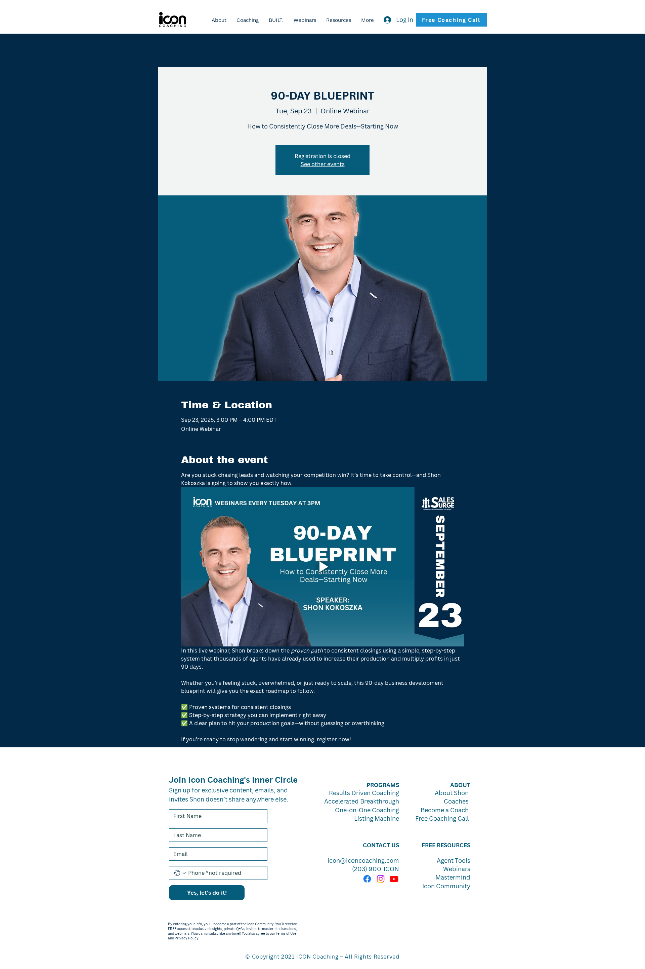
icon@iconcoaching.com (363, 860)
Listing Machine (376, 818)
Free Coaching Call (442, 818)
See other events (323, 164)
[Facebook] (367, 879)
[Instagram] (381, 879)
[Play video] (322, 566)
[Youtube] (394, 879)
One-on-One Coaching (367, 810)
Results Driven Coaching (364, 793)
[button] (276, 20)
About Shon (452, 793)
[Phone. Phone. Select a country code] (180, 873)
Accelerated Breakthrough (361, 801)
